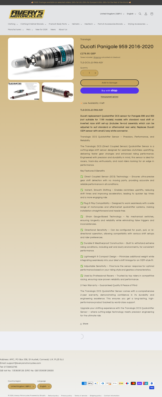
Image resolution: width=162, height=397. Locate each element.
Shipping (97, 57)
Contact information (111, 395)
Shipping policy (95, 395)
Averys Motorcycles (22, 395)
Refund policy (53, 395)
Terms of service (81, 395)
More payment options (109, 97)
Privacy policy (66, 395)
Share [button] (85, 324)
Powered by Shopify (37, 395)
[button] (12, 24)
